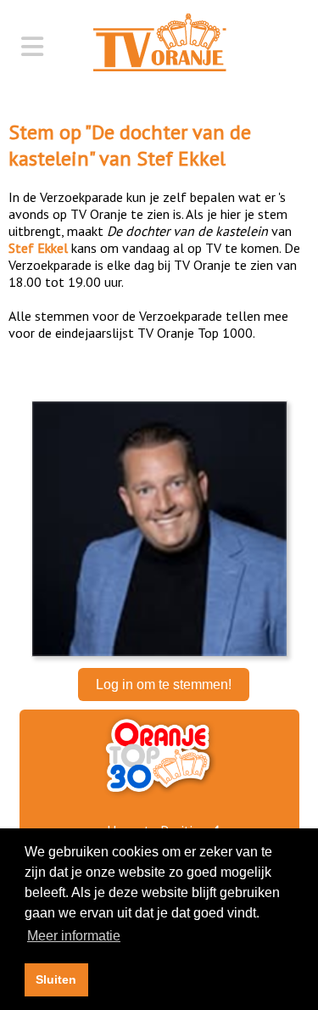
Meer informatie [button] (73, 936)
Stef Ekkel (181, 158)
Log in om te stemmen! (164, 684)
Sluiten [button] (56, 979)
